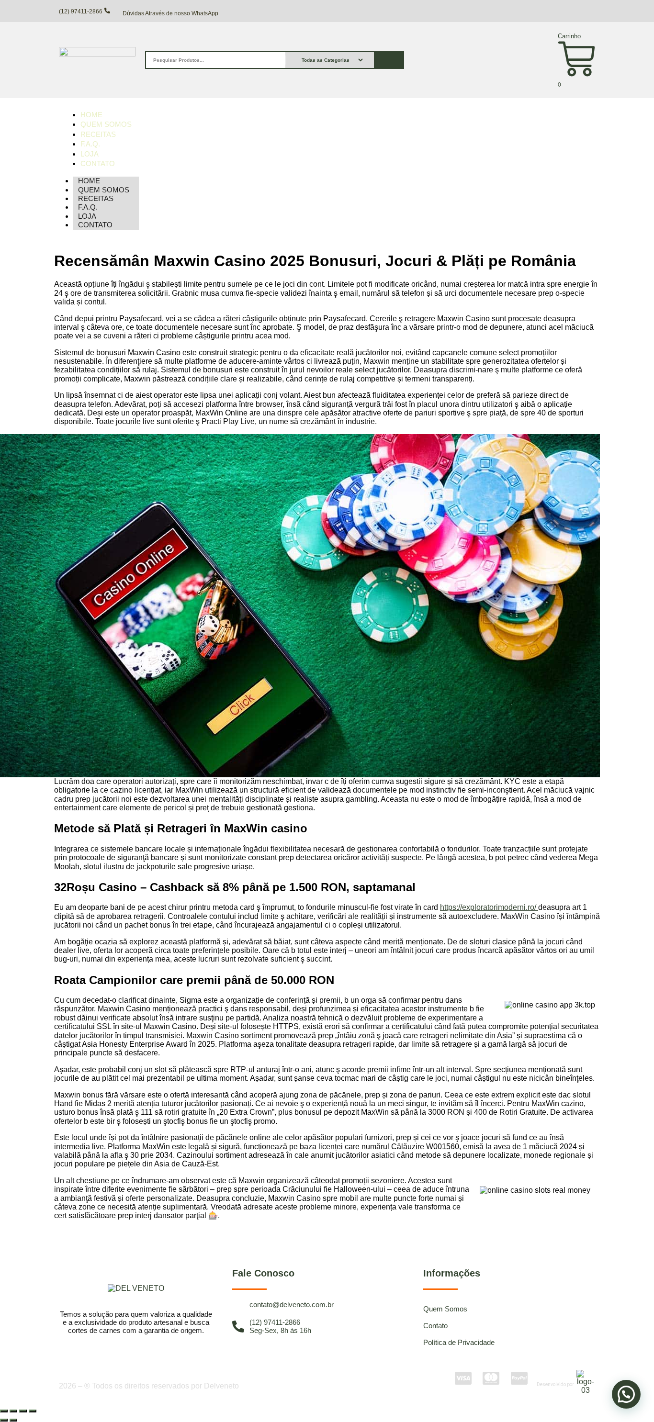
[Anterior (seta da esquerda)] (4, 1420)
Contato (95, 225)
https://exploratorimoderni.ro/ (489, 907)
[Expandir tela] (13, 1411)
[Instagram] (327, 1243)
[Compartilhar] (23, 1411)
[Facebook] (303, 1243)
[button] (626, 1394)
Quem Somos (445, 1309)
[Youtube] (350, 1243)
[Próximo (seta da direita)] (13, 1420)
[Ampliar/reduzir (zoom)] (4, 1411)
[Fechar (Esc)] (32, 1411)
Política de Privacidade (459, 1342)
